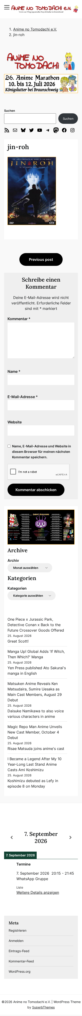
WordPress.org (20, 971)
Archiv (13, 560)
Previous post (41, 259)
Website (15, 422)
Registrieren (17, 930)
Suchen (9, 110)
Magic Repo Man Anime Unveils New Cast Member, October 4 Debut (35, 732)
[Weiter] (70, 837)
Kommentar (19, 318)
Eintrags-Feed (19, 951)
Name (14, 371)
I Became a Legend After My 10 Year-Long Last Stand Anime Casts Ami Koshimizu (35, 764)
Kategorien (17, 588)
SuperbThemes (43, 1007)
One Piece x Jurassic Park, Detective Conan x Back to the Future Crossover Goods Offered (36, 624)
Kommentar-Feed (21, 961)
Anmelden (16, 941)
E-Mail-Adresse (23, 396)
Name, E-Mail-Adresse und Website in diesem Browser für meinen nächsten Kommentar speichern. (41, 451)
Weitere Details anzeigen (37, 892)
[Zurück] (11, 837)
